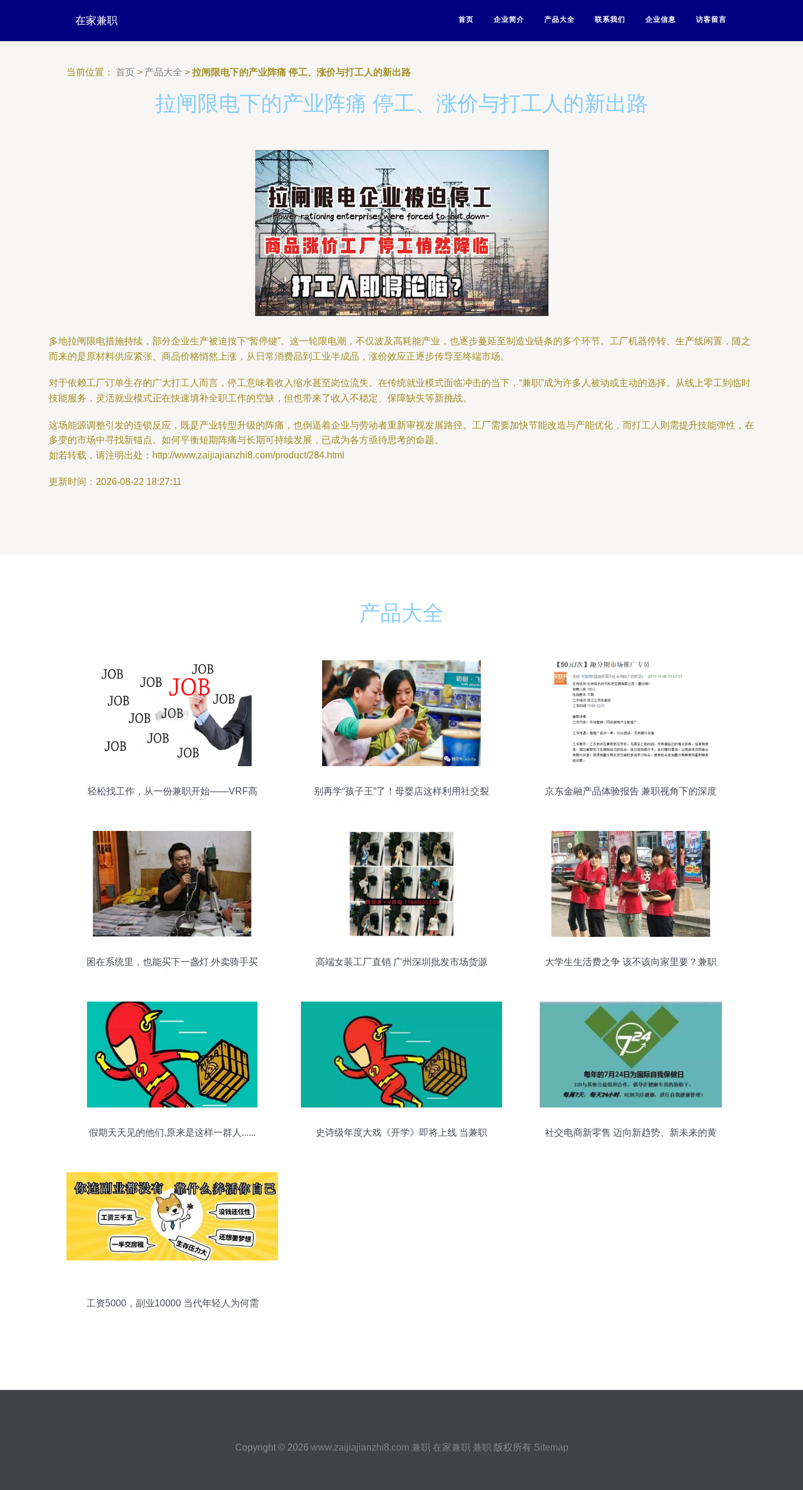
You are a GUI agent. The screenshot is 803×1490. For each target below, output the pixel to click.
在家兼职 (96, 20)
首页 (466, 19)
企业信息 (660, 19)
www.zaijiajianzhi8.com (360, 1447)
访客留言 (711, 19)
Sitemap (551, 1447)
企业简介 (509, 19)
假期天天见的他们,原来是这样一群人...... (172, 1133)
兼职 (420, 1447)
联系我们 (610, 19)
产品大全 (559, 19)
